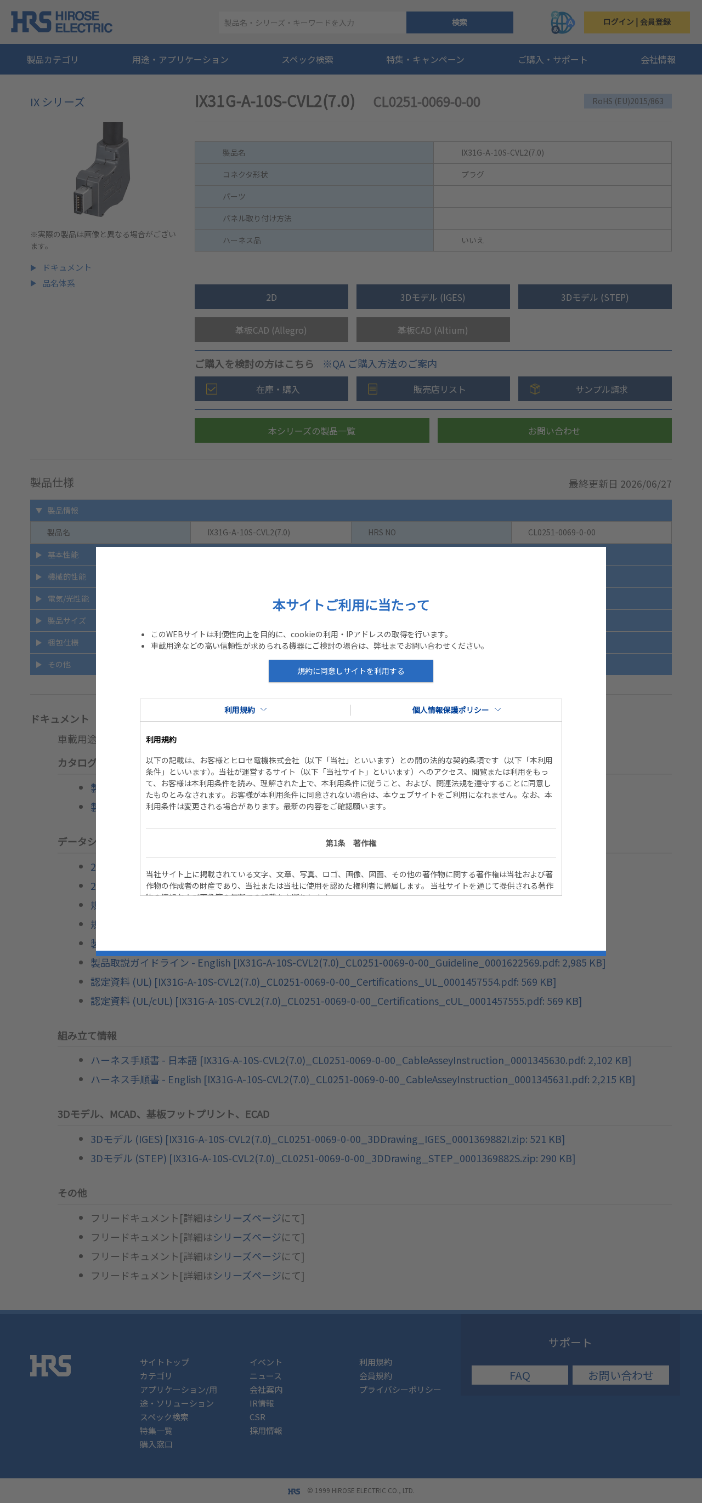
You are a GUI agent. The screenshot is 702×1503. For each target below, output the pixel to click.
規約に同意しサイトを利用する (351, 670)
